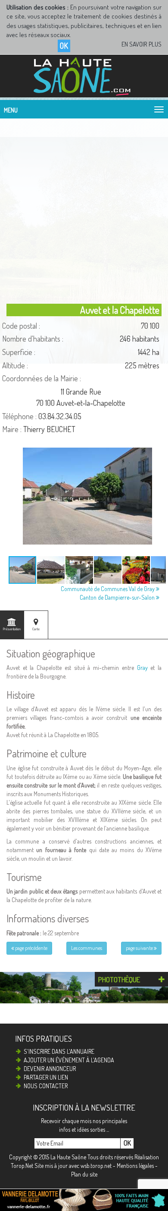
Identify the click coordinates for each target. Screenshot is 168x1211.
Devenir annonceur (50, 1068)
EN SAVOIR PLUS (141, 44)
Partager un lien (46, 1077)
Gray (142, 667)
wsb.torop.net (96, 1165)
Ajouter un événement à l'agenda (69, 1060)
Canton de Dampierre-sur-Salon (118, 597)
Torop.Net (22, 1165)
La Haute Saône (68, 1157)
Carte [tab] (36, 628)
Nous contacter (46, 1086)
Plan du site (84, 1174)
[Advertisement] (84, 209)
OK (64, 45)
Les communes (86, 948)
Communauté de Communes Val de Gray (108, 588)
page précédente (30, 948)
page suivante (140, 948)
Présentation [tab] (12, 628)
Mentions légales (135, 1165)
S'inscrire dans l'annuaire (59, 1051)
